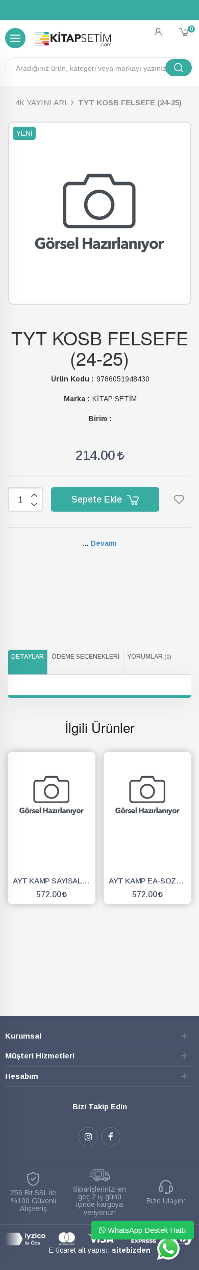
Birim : (99, 419)
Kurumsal (23, 1035)
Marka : (76, 399)
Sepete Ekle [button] (98, 499)
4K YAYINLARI (41, 102)
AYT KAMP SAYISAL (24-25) (54, 880)
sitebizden (131, 1250)
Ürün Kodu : (72, 379)
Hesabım (21, 1076)
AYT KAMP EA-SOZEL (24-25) (150, 880)
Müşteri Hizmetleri (39, 1055)
